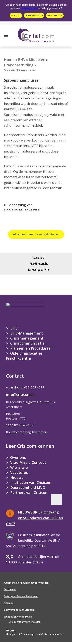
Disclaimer (10, 589)
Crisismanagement (26, 338)
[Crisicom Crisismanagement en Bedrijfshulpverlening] (36, 34)
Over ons (18, 457)
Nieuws (16, 477)
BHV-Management (26, 333)
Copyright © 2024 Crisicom (19, 610)
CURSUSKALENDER (34, 15)
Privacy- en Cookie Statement (21, 596)
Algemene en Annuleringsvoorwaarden (26, 582)
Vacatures (19, 472)
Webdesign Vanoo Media (18, 616)
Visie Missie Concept (28, 462)
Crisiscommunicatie (27, 343)
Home (9, 59)
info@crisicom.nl (20, 394)
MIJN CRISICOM (54, 15)
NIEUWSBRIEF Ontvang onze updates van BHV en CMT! (34, 518)
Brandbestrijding (18, 65)
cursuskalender (29, 8)
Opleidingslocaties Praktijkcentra (24, 356)
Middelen (37, 59)
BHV (21, 59)
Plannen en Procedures (30, 348)
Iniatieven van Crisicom (30, 482)
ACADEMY (16, 15)
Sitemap (8, 603)
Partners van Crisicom (29, 492)
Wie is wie (19, 467)
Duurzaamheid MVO (27, 487)
